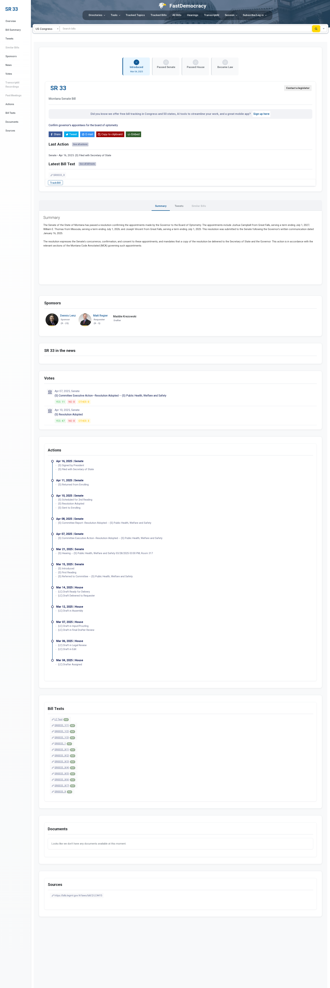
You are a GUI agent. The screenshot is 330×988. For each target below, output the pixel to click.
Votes (9, 73)
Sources (10, 130)
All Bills (176, 15)
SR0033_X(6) (64, 779)
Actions (10, 104)
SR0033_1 (62, 743)
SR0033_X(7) (64, 785)
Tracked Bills (159, 15)
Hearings (192, 15)
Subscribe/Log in (253, 15)
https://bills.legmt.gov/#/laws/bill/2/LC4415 (78, 895)
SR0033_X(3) (64, 761)
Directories (95, 15)
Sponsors (11, 56)
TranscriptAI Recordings (12, 84)
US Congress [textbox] (44, 29)
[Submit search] (316, 28)
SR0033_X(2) (64, 755)
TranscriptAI (211, 15)
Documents (12, 121)
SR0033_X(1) (64, 749)
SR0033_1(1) (64, 725)
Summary (160, 206)
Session (229, 15)
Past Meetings (13, 95)
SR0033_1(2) (64, 731)
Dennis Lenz (68, 315)
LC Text (61, 719)
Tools (114, 15)
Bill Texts (10, 113)
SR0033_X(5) (64, 773)
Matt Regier (100, 315)
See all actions (80, 144)
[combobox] (47, 28)
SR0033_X (59, 175)
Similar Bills (12, 47)
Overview (11, 21)
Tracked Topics (135, 15)
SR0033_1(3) (64, 737)
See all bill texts (87, 164)
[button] (323, 28)
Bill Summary (13, 29)
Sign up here (261, 114)
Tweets (9, 38)
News (9, 65)
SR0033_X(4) (64, 767)
